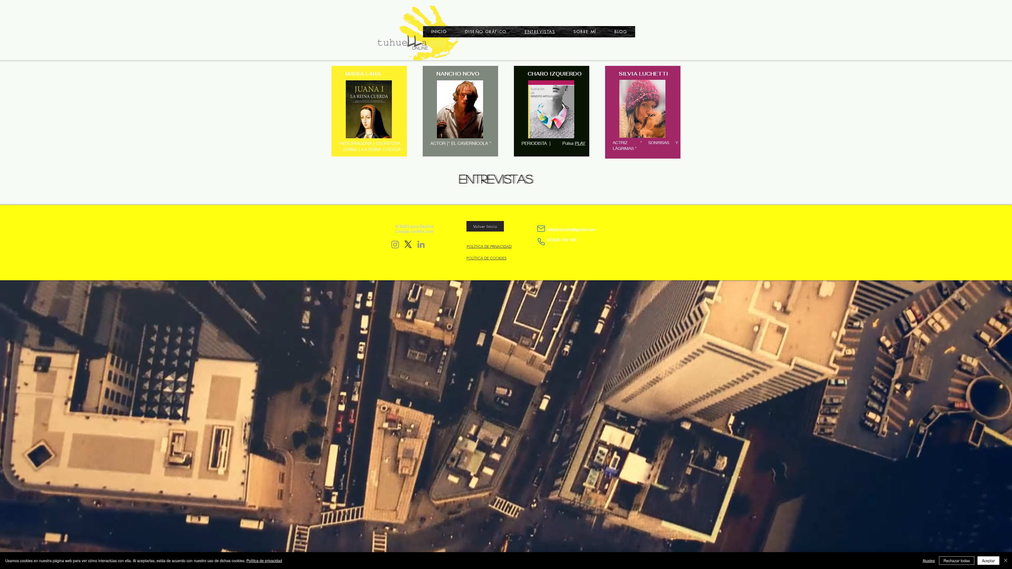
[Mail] (541, 228)
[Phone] (541, 242)
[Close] (1006, 560)
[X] (408, 244)
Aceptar (988, 560)
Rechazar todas (956, 560)
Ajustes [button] (929, 560)
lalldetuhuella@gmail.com (571, 229)
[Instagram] (395, 244)
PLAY (580, 143)
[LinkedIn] (421, 244)
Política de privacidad (264, 560)
